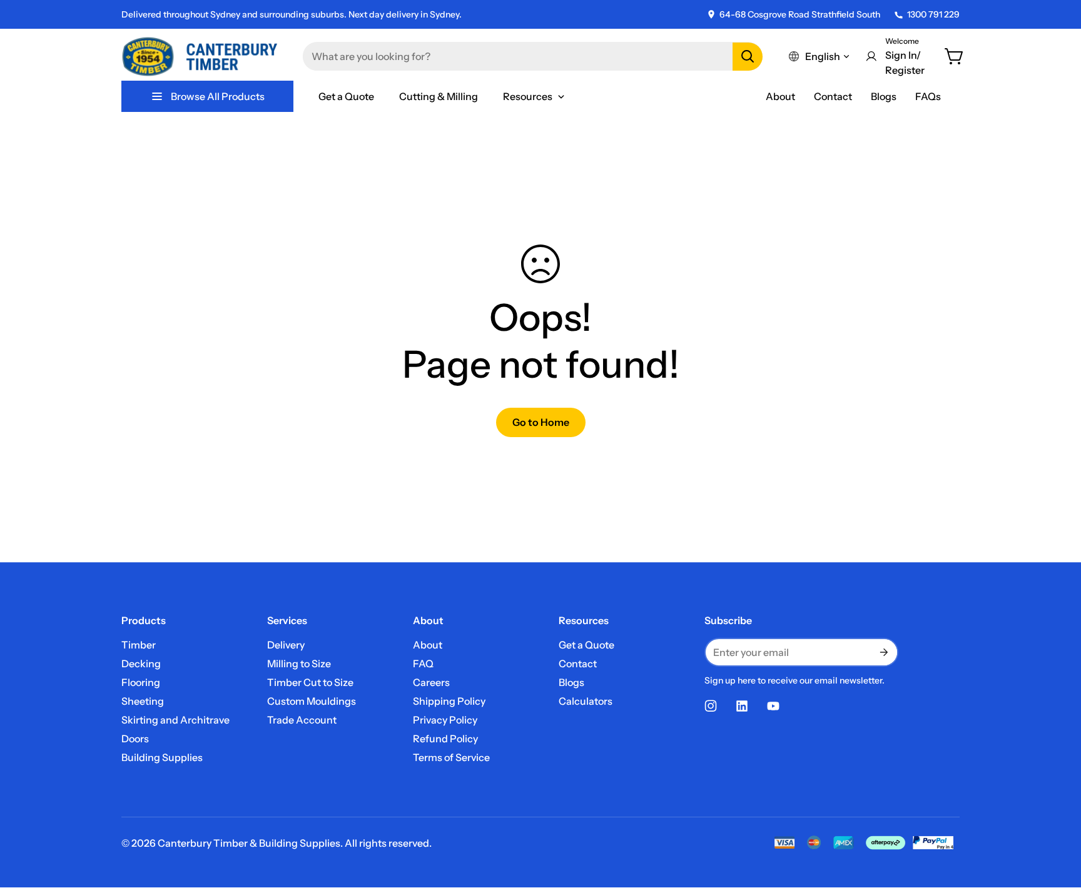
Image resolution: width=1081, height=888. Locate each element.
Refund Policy (445, 738)
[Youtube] (773, 706)
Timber (138, 644)
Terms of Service (451, 757)
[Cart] (954, 56)
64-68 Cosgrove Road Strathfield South (799, 14)
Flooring (140, 682)
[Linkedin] (742, 706)
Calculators (585, 701)
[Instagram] (710, 706)
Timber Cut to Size (310, 682)
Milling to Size (299, 663)
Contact (833, 96)
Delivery (286, 644)
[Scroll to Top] (1056, 819)
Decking (141, 663)
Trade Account (302, 720)
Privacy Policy (445, 720)
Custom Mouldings (311, 701)
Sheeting (142, 701)
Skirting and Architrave (175, 720)
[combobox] (533, 56)
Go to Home (540, 422)
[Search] (748, 57)
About (780, 96)
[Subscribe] (883, 652)
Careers (431, 682)
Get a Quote (586, 644)
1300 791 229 (933, 14)
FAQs (928, 96)
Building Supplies (162, 757)
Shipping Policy (449, 701)
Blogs (883, 96)
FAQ (423, 663)
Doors (135, 738)
